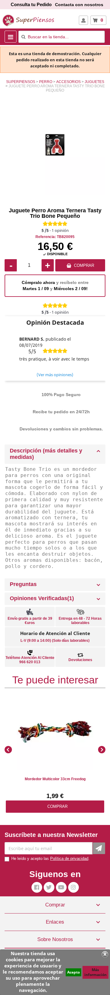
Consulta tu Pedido (31, 4)
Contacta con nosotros (79, 4)
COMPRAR (84, 265)
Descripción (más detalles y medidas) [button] (46, 454)
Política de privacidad (69, 858)
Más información (95, 972)
